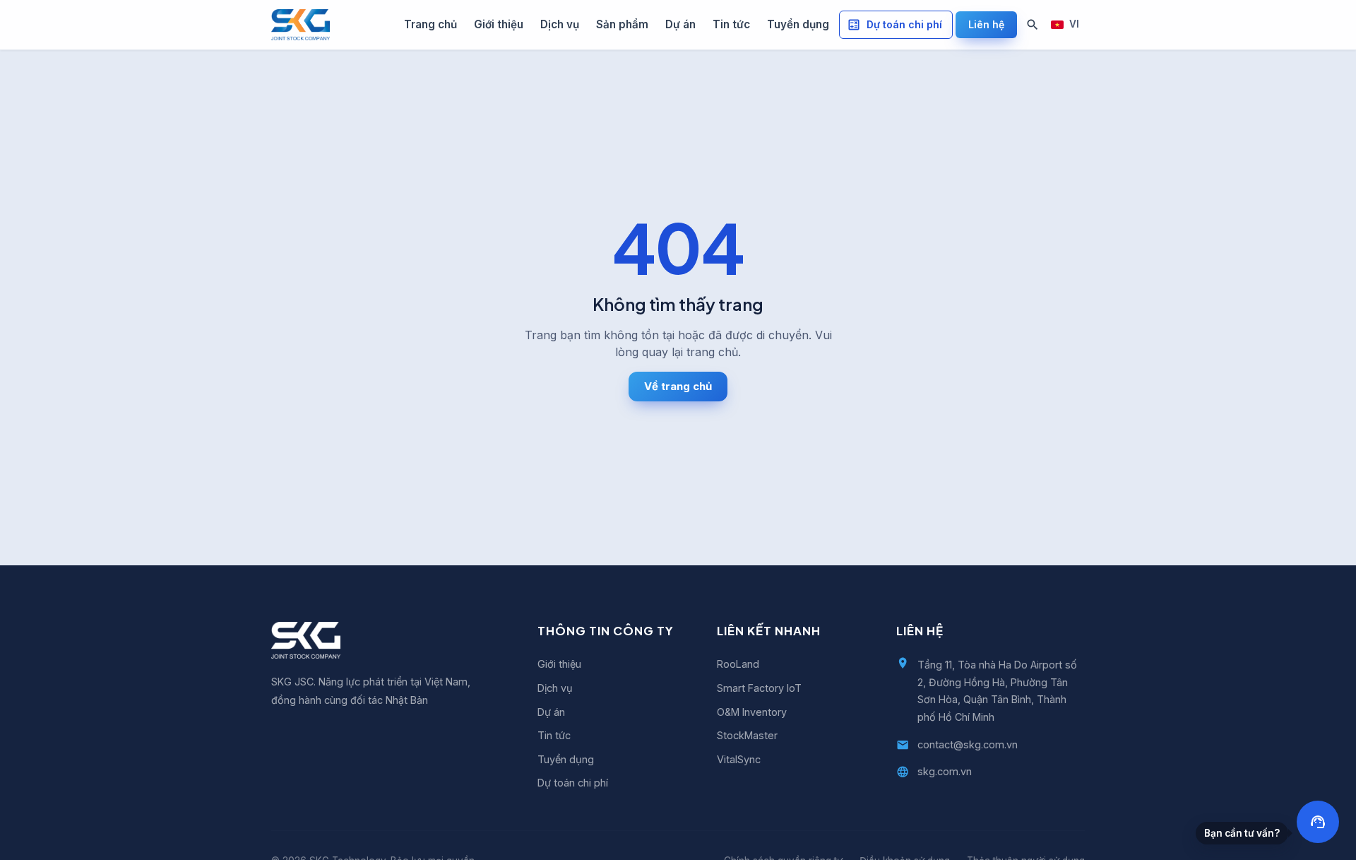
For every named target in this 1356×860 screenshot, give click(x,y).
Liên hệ (986, 24)
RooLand (738, 664)
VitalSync (739, 759)
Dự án (680, 24)
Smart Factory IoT (759, 688)
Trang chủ (430, 24)
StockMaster (747, 735)
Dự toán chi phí (904, 24)
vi (1074, 24)
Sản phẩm (622, 24)
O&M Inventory (752, 712)
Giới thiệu (498, 24)
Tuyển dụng (798, 24)
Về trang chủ (678, 386)
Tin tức (731, 24)
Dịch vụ (559, 24)
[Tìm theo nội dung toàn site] (1032, 24)
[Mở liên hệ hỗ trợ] (1318, 822)
